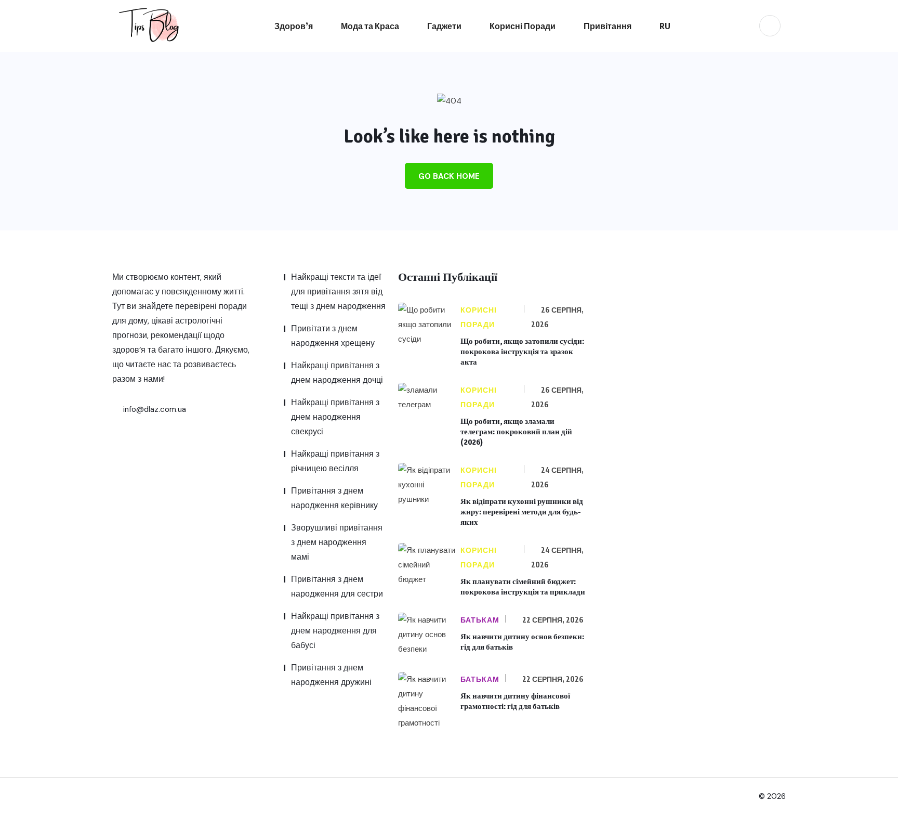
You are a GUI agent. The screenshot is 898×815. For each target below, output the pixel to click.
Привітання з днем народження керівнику (334, 498)
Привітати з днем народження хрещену (333, 335)
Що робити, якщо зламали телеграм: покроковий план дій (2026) (516, 432)
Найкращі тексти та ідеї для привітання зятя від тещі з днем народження (338, 291)
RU (664, 26)
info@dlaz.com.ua (153, 409)
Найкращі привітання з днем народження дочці (337, 372)
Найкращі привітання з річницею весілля (335, 461)
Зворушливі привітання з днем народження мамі (336, 542)
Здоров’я (293, 26)
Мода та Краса (370, 26)
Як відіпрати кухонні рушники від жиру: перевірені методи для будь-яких (521, 512)
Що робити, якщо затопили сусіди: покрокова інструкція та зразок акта (522, 352)
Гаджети (444, 26)
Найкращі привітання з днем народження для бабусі (335, 631)
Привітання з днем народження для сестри (337, 586)
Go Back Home (449, 176)
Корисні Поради (523, 26)
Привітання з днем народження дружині (331, 675)
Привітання (607, 26)
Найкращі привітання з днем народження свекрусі (335, 417)
